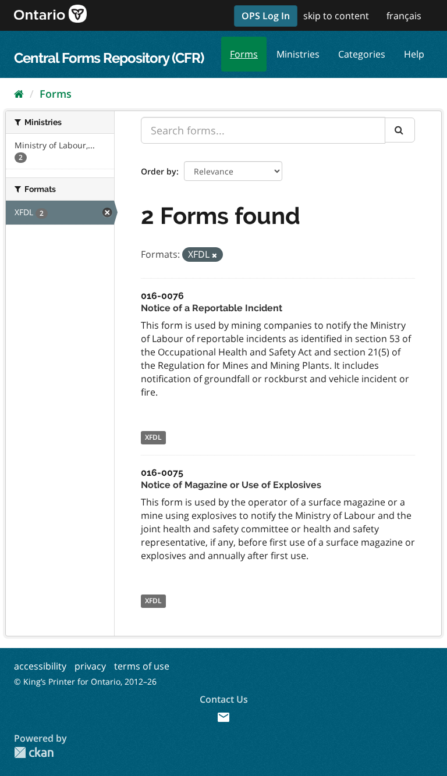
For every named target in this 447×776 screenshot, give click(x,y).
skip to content (336, 15)
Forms (244, 54)
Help (414, 54)
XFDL (153, 437)
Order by (158, 171)
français (403, 15)
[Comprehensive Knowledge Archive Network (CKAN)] (34, 752)
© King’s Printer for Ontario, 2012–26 (85, 681)
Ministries (298, 54)
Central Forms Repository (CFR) (109, 57)
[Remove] (214, 255)
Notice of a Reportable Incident (211, 308)
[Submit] (400, 130)
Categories (361, 54)
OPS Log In (266, 15)
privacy (90, 666)
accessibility (40, 666)
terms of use (141, 666)
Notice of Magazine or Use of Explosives (231, 484)
